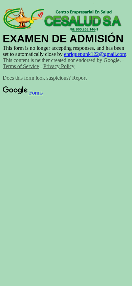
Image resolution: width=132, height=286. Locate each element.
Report (79, 78)
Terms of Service (21, 66)
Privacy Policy (58, 66)
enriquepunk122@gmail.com (95, 54)
